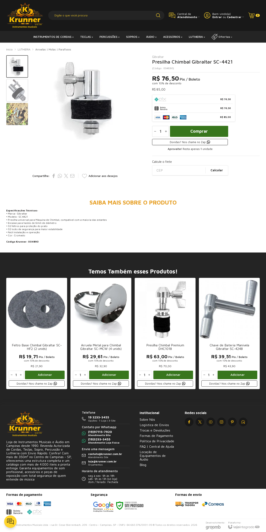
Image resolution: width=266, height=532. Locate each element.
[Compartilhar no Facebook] (54, 176)
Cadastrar (234, 16)
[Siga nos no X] (200, 422)
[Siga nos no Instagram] (221, 422)
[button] (17, 66)
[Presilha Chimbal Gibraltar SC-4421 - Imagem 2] (17, 90)
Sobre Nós (147, 419)
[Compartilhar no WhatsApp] (60, 176)
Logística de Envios (154, 425)
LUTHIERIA (24, 49)
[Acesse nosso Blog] (243, 422)
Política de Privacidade (157, 441)
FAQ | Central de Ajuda (157, 446)
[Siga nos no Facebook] (189, 422)
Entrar (217, 16)
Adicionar (45, 374)
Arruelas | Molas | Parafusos (53, 49)
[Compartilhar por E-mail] (72, 176)
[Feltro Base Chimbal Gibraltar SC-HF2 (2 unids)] (36, 333)
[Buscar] (158, 15)
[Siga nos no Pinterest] (232, 422)
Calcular (217, 170)
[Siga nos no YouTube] (210, 422)
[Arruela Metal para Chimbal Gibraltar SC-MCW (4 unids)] (101, 333)
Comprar (199, 131)
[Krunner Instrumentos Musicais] (25, 15)
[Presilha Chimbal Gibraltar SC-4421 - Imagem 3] (17, 114)
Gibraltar (158, 56)
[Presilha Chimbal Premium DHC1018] (165, 333)
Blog (143, 465)
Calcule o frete (162, 161)
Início (9, 49)
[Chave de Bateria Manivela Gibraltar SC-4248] (229, 333)
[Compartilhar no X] (66, 176)
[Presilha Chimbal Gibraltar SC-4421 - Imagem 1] (17, 66)
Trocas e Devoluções (155, 430)
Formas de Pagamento (156, 436)
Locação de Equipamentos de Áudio (153, 455)
